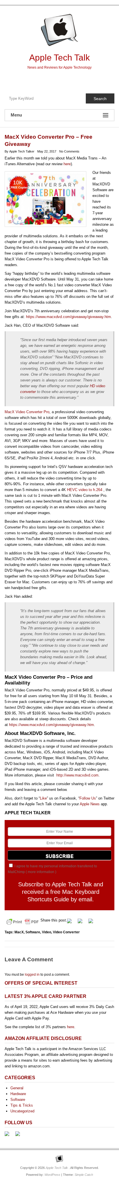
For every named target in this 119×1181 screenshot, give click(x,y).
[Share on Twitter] (82, 923)
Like (43, 798)
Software (32, 932)
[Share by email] (93, 923)
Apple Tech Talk (59, 57)
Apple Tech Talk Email (71, 80)
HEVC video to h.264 (85, 490)
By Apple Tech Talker (19, 151)
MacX (19, 932)
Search (100, 98)
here (67, 164)
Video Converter (66, 932)
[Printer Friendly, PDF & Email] (22, 921)
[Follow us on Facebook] (9, 1136)
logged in (32, 975)
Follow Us (87, 798)
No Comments (69, 151)
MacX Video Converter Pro (27, 412)
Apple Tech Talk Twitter (59, 80)
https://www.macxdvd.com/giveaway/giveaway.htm (68, 317)
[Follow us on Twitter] (20, 1136)
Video (46, 932)
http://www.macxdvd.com (77, 775)
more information (41, 872)
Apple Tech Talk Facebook (47, 80)
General (16, 1088)
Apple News (90, 804)
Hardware (18, 1094)
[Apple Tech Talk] (59, 1158)
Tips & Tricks (21, 1105)
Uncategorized (22, 1111)
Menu (16, 114)
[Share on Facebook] (71, 923)
